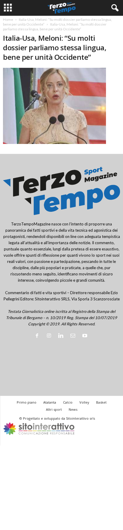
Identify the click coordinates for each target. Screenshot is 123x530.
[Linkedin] (62, 336)
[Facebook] (38, 336)
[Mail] (74, 336)
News (73, 409)
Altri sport (54, 409)
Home (8, 19)
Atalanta (49, 402)
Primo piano (26, 402)
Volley (84, 402)
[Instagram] (50, 336)
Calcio (68, 402)
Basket (101, 402)
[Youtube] (85, 336)
